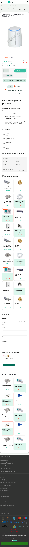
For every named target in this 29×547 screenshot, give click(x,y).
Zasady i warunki (4, 494)
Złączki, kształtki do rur (5, 468)
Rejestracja (3, 501)
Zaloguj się (3, 503)
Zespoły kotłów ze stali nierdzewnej (8, 487)
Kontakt (2, 511)
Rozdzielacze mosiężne (5, 483)
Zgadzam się (14, 543)
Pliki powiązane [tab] (11, 90)
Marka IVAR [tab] (18, 93)
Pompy (2, 477)
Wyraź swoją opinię (5, 513)
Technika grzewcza (5, 456)
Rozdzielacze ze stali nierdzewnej (8, 482)
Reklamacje (3, 497)
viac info (15, 538)
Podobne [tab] (17, 86)
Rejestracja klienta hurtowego (7, 505)
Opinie (11, 93)
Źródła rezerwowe (4, 490)
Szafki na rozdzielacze (5, 485)
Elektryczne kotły (4, 460)
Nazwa (3, 327)
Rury (1, 469)
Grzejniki (2, 479)
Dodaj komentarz (8, 365)
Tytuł (3, 336)
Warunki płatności (4, 496)
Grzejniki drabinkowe (5, 480)
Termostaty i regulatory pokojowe (8, 465)
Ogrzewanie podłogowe (6, 466)
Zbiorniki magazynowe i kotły (7, 462)
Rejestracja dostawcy (5, 507)
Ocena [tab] (21, 90)
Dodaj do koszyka (20, 70)
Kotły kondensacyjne (5, 458)
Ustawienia (14, 540)
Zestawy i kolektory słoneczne (7, 471)
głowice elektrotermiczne (20, 158)
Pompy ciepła (3, 488)
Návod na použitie (10, 139)
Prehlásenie (8, 143)
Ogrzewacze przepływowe (6, 463)
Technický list (9, 134)
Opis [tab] (11, 86)
